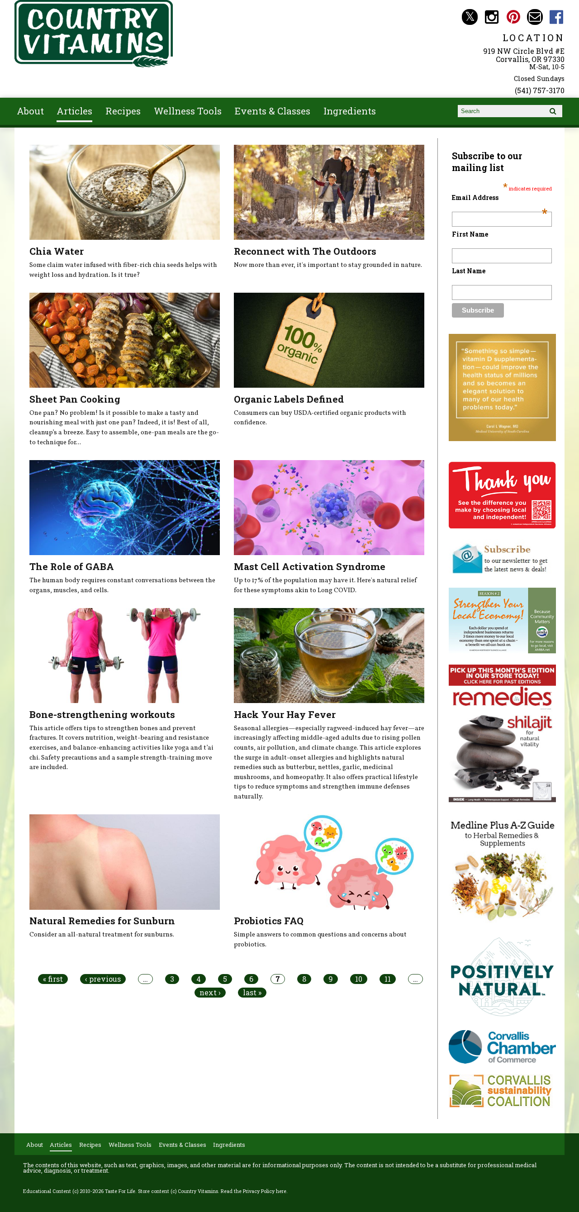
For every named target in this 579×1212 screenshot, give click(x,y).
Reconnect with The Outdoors (305, 251)
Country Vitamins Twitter (470, 17)
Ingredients (349, 111)
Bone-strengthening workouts (102, 714)
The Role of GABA (71, 566)
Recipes (123, 111)
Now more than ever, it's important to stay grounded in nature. (328, 265)
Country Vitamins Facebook (557, 17)
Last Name (468, 270)
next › (210, 992)
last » (252, 992)
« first (53, 979)
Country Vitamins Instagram (491, 17)
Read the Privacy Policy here (253, 1191)
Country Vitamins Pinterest (513, 17)
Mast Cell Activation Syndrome (309, 566)
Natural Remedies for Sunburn (102, 920)
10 (358, 979)
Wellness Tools (188, 111)
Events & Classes (272, 111)
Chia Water (56, 251)
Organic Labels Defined (289, 399)
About (30, 111)
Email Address (499, 197)
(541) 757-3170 (540, 90)
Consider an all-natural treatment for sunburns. (101, 934)
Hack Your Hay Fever (285, 714)
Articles (74, 111)
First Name (470, 234)
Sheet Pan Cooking (74, 399)
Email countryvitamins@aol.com (535, 17)
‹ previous (103, 979)
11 (387, 979)
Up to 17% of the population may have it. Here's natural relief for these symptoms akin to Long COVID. (325, 585)
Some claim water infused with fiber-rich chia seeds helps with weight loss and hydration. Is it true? (123, 270)
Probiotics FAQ (269, 920)
